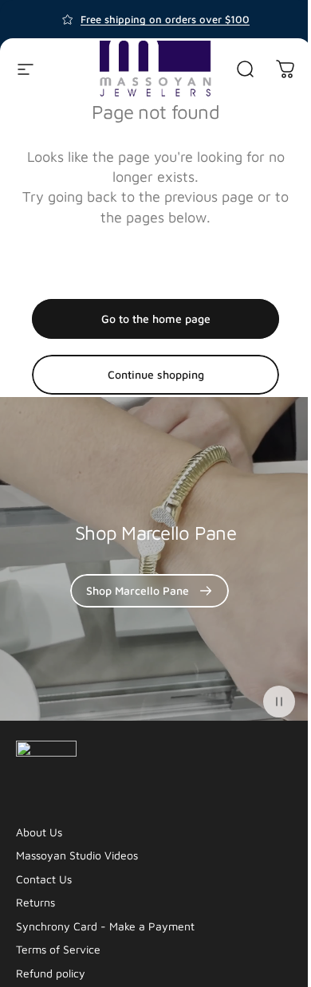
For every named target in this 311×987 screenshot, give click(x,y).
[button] (279, 702)
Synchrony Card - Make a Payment (105, 926)
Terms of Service (58, 949)
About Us (39, 832)
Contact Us (44, 879)
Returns (35, 902)
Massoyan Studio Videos (77, 855)
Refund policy (50, 973)
